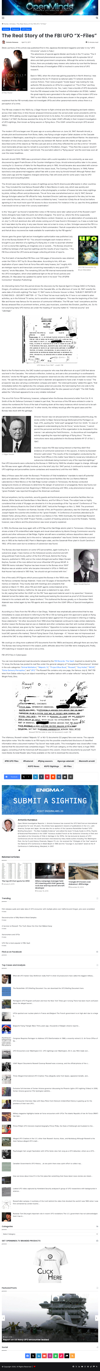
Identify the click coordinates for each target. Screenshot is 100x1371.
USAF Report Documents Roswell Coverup (29, 1063)
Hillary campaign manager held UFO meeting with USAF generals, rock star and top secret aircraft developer (50, 884)
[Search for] (97, 18)
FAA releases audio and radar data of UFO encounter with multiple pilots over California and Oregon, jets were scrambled (48, 909)
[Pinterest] (47, 776)
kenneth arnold (87, 761)
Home (5, 24)
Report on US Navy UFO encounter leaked (26, 1339)
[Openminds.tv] (50, 7)
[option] (50, 1318)
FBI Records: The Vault (64, 661)
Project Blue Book (58, 667)
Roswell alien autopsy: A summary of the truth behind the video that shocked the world (46, 1201)
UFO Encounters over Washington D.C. (27, 1051)
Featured (15, 29)
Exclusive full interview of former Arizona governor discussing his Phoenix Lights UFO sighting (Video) (52, 1088)
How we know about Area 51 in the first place (30, 1176)
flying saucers (46, 761)
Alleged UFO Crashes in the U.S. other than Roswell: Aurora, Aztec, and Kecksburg (44, 1138)
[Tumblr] (41, 776)
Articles (12, 24)
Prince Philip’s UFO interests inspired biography (31, 1126)
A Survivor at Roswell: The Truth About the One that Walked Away (27, 926)
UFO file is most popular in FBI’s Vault (16, 943)
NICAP (92, 667)
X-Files (68, 766)
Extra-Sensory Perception (14, 670)
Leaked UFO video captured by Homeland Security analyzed (36, 1189)
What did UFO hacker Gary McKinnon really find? (31, 976)
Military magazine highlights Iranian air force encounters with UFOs (38, 1113)
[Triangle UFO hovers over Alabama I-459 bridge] (83, 871)
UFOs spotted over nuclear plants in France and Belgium (34, 1013)
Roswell (71, 667)
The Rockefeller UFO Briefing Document (28, 988)
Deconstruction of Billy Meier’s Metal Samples (19, 917)
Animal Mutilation (28, 667)
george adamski (66, 761)
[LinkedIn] (35, 776)
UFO (33, 670)
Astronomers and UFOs (11, 934)
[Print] (70, 776)
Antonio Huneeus (12, 42)
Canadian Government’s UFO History (27, 1163)
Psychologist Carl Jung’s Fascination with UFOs (31, 1151)
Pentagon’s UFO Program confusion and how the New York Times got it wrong (43, 1001)
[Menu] (3, 18)
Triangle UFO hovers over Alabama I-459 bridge (80, 883)
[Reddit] (53, 776)
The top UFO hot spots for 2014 (16, 881)
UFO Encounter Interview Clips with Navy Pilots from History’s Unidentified (41, 1101)
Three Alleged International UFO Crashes (28, 1076)
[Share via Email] (64, 776)
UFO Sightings (52, 766)
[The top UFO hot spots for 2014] (16, 871)
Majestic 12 (43, 667)
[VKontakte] (58, 776)
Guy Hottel (82, 667)
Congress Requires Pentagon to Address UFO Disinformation (36, 1038)
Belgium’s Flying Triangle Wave (24, 1026)
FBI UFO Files (12, 761)
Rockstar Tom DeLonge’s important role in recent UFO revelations (38, 1214)
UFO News (26, 29)
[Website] (19, 850)
